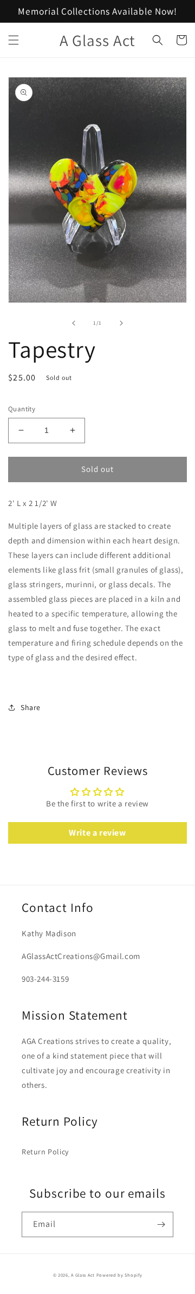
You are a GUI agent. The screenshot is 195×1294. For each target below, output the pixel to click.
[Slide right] (121, 323)
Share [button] (31, 707)
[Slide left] (74, 323)
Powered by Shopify (119, 1275)
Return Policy (45, 1152)
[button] (13, 40)
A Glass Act (83, 1275)
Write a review (97, 832)
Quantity (21, 408)
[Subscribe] (161, 1224)
